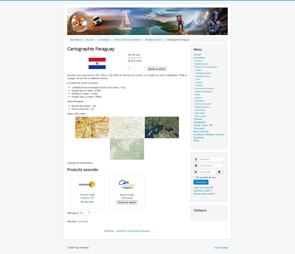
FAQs (196, 140)
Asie (198, 79)
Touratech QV (87, 197)
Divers (197, 94)
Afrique (199, 69)
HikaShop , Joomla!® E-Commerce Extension (127, 230)
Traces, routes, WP (203, 125)
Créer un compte (202, 187)
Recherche (199, 137)
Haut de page (221, 247)
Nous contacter (201, 131)
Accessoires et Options (204, 88)
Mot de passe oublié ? (204, 193)
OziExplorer (127, 197)
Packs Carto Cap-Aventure (206, 66)
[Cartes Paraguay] (92, 127)
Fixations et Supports (203, 91)
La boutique (199, 57)
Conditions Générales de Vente (209, 134)
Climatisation (200, 109)
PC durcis (199, 60)
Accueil (197, 54)
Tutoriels (198, 119)
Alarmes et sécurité (203, 103)
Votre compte (200, 116)
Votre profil (199, 128)
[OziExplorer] (127, 184)
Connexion (201, 182)
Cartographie (200, 122)
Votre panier (200, 113)
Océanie (199, 85)
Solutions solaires (202, 106)
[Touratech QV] (87, 184)
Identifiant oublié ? (203, 190)
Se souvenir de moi (205, 177)
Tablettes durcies (202, 63)
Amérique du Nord (203, 73)
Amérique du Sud (203, 76)
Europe (199, 82)
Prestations (199, 100)
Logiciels (198, 97)
